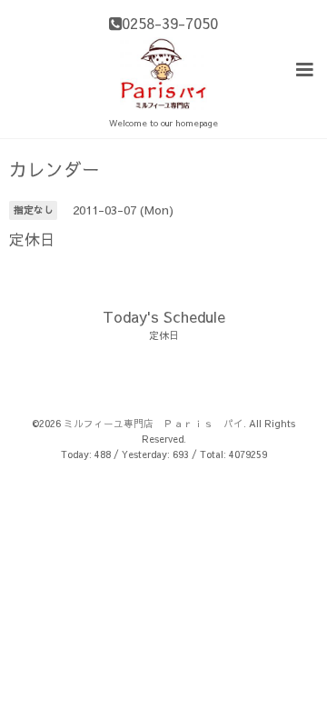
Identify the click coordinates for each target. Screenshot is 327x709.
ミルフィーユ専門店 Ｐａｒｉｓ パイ (153, 423)
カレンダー (54, 169)
